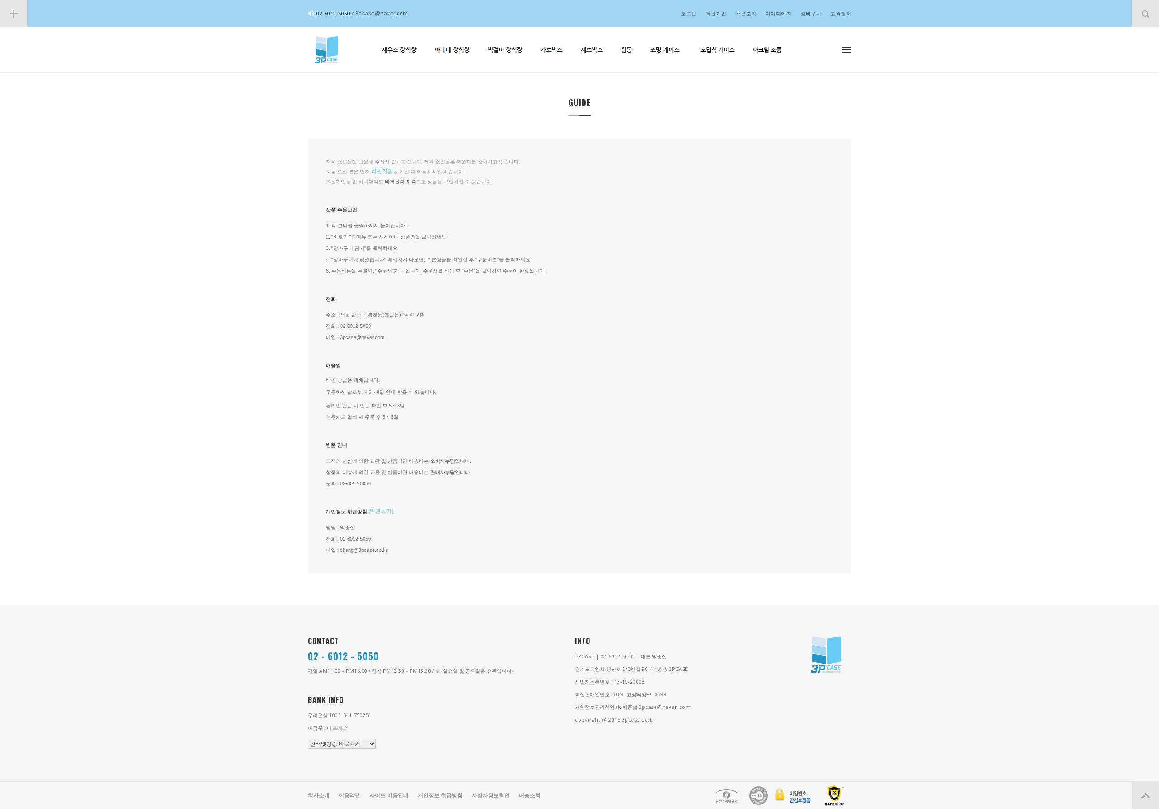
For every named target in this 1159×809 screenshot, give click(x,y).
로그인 (689, 13)
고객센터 (840, 13)
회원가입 (716, 13)
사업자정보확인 (491, 795)
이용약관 (349, 795)
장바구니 (810, 13)
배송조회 (530, 795)
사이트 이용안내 (389, 795)
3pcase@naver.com (381, 13)
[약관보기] (381, 511)
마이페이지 (779, 13)
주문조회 (746, 13)
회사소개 (319, 795)
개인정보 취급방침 (440, 795)
